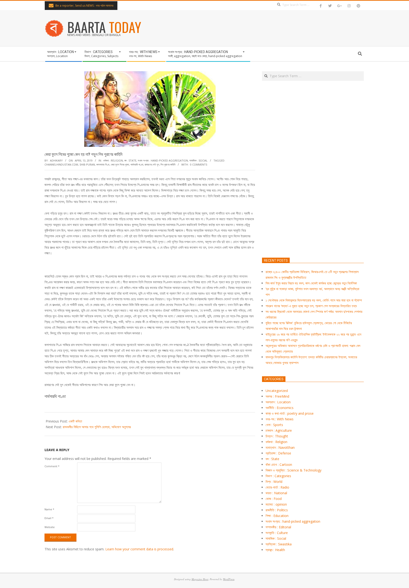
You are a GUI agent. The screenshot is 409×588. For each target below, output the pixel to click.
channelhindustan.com (61, 164)
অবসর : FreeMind (277, 396)
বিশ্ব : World (274, 481)
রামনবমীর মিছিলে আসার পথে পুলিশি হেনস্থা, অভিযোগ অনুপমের (97, 427)
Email (48, 518)
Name (49, 509)
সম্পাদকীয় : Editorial (278, 527)
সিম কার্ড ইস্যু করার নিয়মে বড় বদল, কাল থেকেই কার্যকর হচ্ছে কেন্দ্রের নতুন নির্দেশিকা (311, 283)
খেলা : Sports (274, 424)
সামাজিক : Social (198, 160)
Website (49, 527)
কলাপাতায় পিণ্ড (102, 164)
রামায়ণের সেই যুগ (152, 164)
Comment (51, 466)
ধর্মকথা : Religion (113, 160)
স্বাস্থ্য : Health (275, 550)
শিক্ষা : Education (277, 515)
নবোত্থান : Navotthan (280, 447)
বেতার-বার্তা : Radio (277, 487)
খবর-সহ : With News (279, 419)
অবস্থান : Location (278, 402)
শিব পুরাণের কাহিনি (167, 164)
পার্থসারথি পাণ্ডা (136, 164)
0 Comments (198, 164)
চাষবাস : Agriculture (279, 430)
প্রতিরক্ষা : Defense (278, 453)
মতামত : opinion (276, 504)
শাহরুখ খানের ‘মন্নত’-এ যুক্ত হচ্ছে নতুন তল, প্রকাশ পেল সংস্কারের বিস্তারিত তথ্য (311, 306)
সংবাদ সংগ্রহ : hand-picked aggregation (163, 160)
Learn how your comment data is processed (139, 549)
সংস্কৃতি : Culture (277, 532)
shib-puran (87, 164)
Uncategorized (277, 390)
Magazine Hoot (199, 579)
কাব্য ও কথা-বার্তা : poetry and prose (290, 413)
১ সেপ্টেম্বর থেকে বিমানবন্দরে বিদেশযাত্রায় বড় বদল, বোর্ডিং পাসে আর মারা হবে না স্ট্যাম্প (314, 300)
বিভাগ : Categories (278, 476)
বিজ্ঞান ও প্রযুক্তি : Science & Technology (293, 470)
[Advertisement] (313, 191)
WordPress (228, 579)
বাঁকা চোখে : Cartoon (279, 464)
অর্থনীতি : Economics (279, 407)
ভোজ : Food (274, 498)
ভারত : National (276, 493)
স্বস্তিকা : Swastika (279, 544)
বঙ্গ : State (130, 160)
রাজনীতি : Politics (277, 510)
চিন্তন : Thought (277, 436)
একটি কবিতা (75, 421)
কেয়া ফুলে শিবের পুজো (120, 164)
